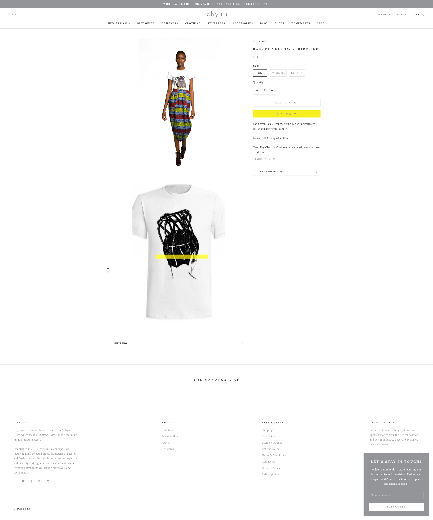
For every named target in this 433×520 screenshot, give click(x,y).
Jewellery (217, 23)
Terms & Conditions (274, 455)
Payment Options (272, 442)
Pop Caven (261, 41)
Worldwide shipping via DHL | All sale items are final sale (216, 4)
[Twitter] (270, 159)
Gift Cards (168, 449)
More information (270, 171)
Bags (264, 23)
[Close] (424, 456)
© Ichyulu (22, 508)
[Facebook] (265, 159)
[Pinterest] (274, 159)
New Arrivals (119, 23)
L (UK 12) (297, 73)
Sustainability (170, 436)
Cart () (418, 14)
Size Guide (268, 436)
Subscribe (396, 506)
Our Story (167, 430)
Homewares (300, 23)
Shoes (279, 23)
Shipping (120, 343)
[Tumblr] (48, 480)
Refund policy (270, 474)
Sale (321, 23)
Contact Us (268, 461)
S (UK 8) (260, 73)
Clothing (193, 23)
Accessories (243, 23)
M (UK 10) (278, 73)
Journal (166, 442)
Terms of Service (272, 468)
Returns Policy (270, 449)
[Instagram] (31, 480)
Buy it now (286, 114)
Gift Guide (145, 23)
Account (384, 14)
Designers (170, 23)
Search (400, 14)
